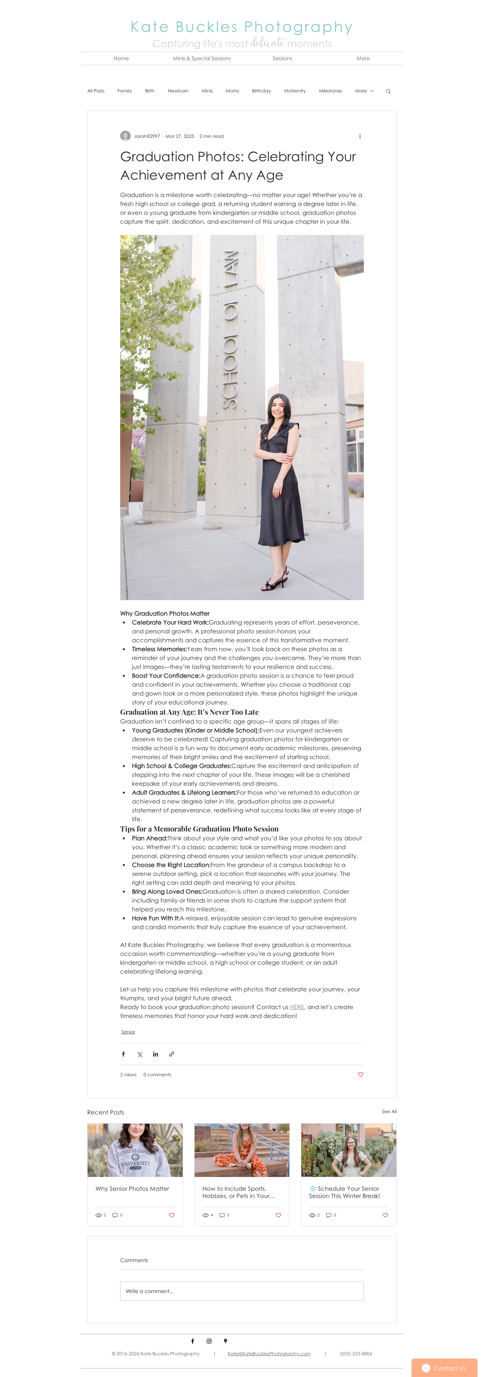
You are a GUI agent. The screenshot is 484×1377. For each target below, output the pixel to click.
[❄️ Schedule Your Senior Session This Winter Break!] (348, 1150)
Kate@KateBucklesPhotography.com (269, 1353)
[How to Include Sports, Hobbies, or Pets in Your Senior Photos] (242, 1150)
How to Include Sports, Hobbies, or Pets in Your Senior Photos (235, 1192)
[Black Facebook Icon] (192, 1341)
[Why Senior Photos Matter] (135, 1150)
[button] (201, 58)
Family (125, 90)
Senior (128, 1031)
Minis (207, 90)
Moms (232, 90)
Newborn (178, 90)
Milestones (330, 90)
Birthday (261, 90)
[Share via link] (172, 1054)
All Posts (95, 90)
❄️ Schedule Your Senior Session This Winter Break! (344, 1192)
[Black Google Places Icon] (225, 1341)
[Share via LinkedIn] (155, 1054)
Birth (150, 90)
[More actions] (360, 136)
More (361, 90)
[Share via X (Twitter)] (139, 1054)
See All (389, 1111)
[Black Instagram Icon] (209, 1341)
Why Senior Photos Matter (132, 1188)
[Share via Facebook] (123, 1054)
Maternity (295, 90)
